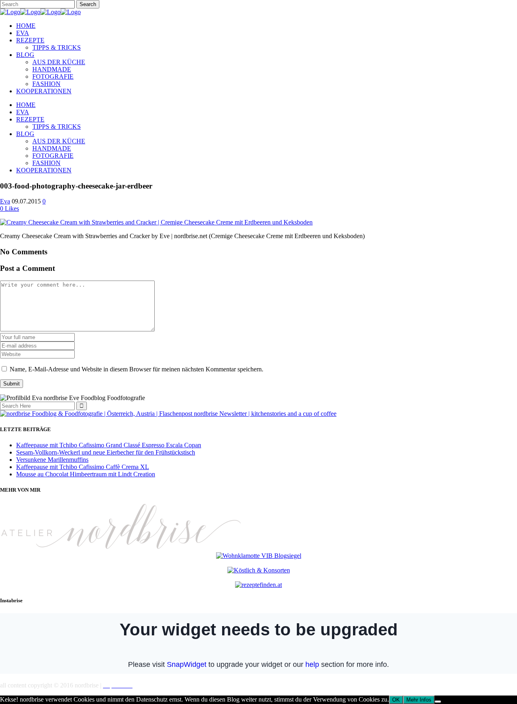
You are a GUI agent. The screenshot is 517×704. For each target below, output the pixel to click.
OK (396, 700)
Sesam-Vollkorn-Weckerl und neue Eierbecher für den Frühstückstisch (105, 452)
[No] (438, 701)
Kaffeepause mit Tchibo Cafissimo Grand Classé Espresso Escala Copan (108, 445)
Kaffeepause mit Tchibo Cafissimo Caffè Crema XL (82, 466)
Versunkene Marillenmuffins (52, 459)
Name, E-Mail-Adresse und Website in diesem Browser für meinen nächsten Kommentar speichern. (136, 369)
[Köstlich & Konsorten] (258, 570)
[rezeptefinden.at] (258, 584)
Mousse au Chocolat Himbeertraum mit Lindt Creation (85, 474)
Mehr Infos (418, 700)
